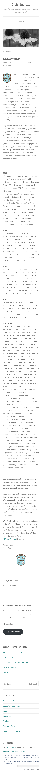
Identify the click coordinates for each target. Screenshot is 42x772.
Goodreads (11, 747)
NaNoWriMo (12, 59)
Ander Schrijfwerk (10, 701)
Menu (22, 21)
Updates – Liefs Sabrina (13, 731)
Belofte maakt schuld (11, 667)
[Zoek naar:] (15, 684)
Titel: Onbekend (9, 657)
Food (5, 711)
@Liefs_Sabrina (10, 539)
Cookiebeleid (8, 763)
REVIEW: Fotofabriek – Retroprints (17, 662)
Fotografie (7, 716)
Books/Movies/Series (12, 706)
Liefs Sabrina (21, 4)
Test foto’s (7, 672)
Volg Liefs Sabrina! (13, 632)
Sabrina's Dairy (9, 726)
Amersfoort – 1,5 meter (12, 652)
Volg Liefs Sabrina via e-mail (17, 605)
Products (6, 721)
